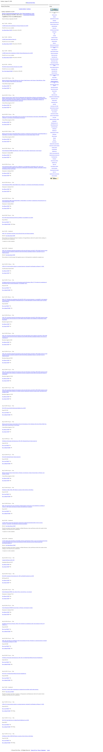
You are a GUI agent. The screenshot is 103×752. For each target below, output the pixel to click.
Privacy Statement (42, 750)
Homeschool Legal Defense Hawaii (54, 96)
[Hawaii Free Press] (30, 2)
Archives (29, 8)
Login (48, 750)
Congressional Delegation (28, 14)
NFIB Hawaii (54, 134)
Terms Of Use (34, 750)
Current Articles (22, 8)
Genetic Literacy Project (54, 39)
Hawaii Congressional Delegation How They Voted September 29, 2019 (18, 13)
